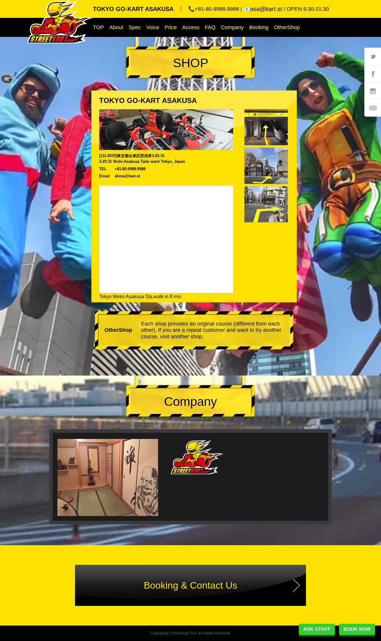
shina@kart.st (127, 176)
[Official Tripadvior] (372, 108)
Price (171, 27)
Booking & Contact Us (190, 585)
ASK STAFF (316, 629)
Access (190, 27)
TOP (98, 27)
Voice (152, 27)
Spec (135, 27)
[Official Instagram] (372, 90)
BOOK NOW (357, 629)
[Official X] (372, 56)
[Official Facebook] (372, 73)
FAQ (210, 27)
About (116, 27)
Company (232, 27)
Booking (258, 27)
